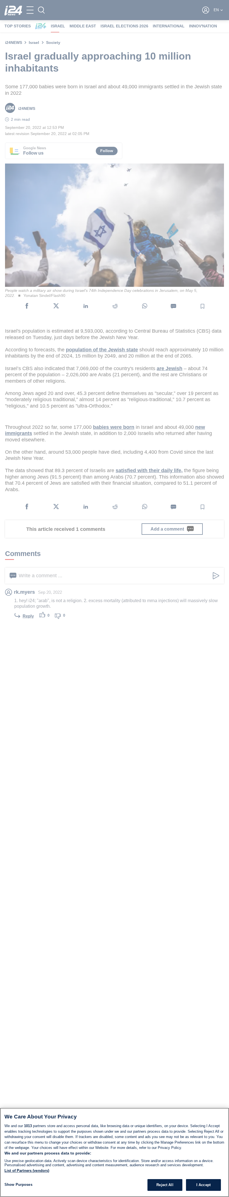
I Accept (203, 1185)
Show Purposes (18, 1184)
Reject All (164, 1185)
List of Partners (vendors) (26, 1170)
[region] (114, 1152)
